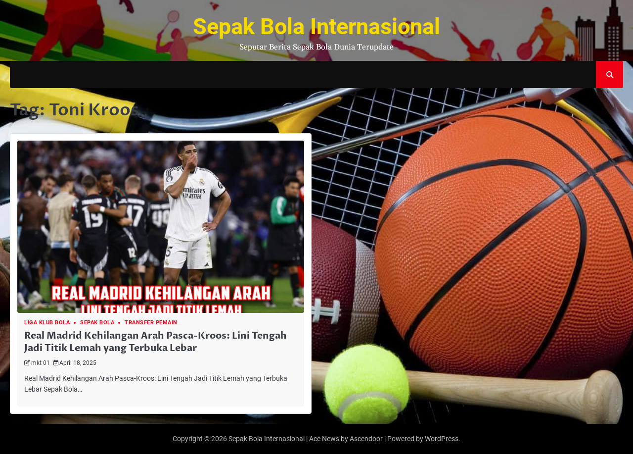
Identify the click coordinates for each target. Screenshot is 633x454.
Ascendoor (366, 439)
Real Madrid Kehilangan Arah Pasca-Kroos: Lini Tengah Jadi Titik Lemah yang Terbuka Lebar (155, 341)
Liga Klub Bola (47, 322)
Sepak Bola (97, 322)
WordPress (441, 439)
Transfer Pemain (151, 322)
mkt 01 (40, 362)
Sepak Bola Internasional (316, 26)
